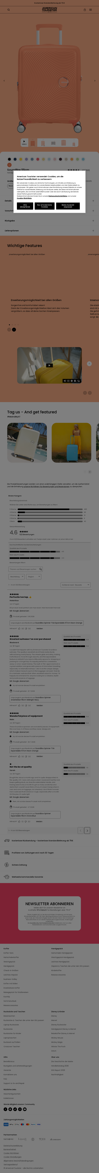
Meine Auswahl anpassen (68, 206)
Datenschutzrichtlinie (58, 196)
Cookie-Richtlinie (24, 198)
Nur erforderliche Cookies (44, 206)
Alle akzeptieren (25, 206)
